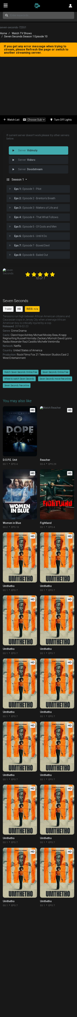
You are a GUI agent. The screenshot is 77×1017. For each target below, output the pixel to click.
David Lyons (65, 338)
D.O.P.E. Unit (10, 459)
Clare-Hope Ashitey (22, 335)
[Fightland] (57, 494)
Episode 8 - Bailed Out (31, 254)
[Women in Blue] (20, 494)
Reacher (45, 459)
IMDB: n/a (32, 308)
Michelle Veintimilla (49, 341)
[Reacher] (57, 431)
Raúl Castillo (29, 341)
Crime (14, 330)
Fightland (46, 522)
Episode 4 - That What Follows (36, 217)
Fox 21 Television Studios (46, 354)
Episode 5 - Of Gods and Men (35, 226)
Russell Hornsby (27, 338)
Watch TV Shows (22, 33)
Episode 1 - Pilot (27, 188)
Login (70, 5)
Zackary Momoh (47, 338)
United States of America (27, 350)
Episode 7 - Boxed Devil (32, 245)
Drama (23, 330)
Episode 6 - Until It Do (30, 236)
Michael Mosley (42, 335)
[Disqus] (38, 957)
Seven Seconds (15, 301)
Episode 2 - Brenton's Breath (34, 198)
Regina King (10, 338)
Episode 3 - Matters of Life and (36, 207)
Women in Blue (12, 522)
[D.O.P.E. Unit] (20, 431)
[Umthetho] (20, 557)
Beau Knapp (59, 335)
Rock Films (23, 354)
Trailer (8, 308)
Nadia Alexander (12, 341)
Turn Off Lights (63, 119)
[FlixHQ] (38, 5)
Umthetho (9, 586)
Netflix (17, 345)
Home (3, 33)
